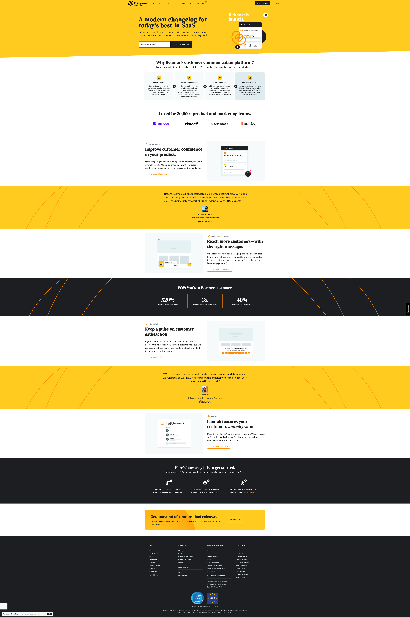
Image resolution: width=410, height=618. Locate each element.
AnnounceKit (182, 575)
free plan (171, 489)
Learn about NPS (154, 357)
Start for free (262, 3)
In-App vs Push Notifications (216, 584)
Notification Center (184, 559)
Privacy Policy (240, 568)
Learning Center (241, 557)
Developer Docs (241, 559)
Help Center (240, 554)
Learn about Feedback (218, 446)
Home (151, 551)
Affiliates (152, 562)
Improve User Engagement (216, 568)
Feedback (181, 554)
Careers (152, 568)
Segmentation (212, 557)
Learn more (42, 614)
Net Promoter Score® (185, 557)
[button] (158, 3)
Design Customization (214, 565)
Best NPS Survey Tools (215, 587)
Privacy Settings (154, 565)
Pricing (180, 562)
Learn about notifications (219, 269)
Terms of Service (241, 565)
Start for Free (235, 520)
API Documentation (242, 562)
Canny (180, 572)
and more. (250, 492)
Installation (240, 551)
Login (277, 3)
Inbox (209, 559)
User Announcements (214, 554)
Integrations (211, 571)
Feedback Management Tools (217, 581)
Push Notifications (213, 562)
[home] (138, 3)
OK (50, 614)
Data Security (240, 571)
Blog (150, 557)
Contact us (153, 571)
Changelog (182, 551)
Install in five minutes (199, 489)
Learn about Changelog (157, 174)
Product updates (155, 554)
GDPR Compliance (242, 574)
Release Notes (212, 551)
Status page (153, 559)
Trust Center (240, 577)
